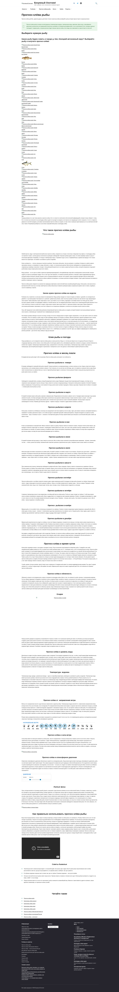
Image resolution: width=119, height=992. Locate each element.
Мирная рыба (25, 960)
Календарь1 (24, 954)
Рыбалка (32, 9)
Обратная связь (25, 926)
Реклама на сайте (26, 935)
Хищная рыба (25, 958)
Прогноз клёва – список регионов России (31, 948)
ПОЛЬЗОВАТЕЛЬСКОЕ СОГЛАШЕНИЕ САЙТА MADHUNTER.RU (32, 929)
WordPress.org (80, 931)
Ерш (47, 512)
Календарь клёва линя (29, 903)
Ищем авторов (25, 939)
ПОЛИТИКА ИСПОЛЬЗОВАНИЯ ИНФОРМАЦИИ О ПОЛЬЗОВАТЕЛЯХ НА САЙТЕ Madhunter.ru (33, 932)
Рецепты (67, 9)
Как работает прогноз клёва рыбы (29, 950)
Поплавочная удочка (79, 966)
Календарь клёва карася (30, 901)
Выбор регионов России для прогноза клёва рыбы (33, 952)
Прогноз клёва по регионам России (33, 914)
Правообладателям (26, 937)
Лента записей (80, 928)
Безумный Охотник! (45, 3)
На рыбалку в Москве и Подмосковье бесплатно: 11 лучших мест (84, 937)
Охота (54, 9)
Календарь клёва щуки (29, 909)
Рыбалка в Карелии (79, 949)
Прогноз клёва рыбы (29, 898)
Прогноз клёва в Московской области (33, 911)
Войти (78, 926)
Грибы (61, 9)
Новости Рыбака (25, 961)
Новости (24, 9)
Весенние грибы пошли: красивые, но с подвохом (33, 967)
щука (49, 496)
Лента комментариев (81, 929)
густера (52, 512)
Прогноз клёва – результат (30, 916)
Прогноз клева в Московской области (30, 946)
